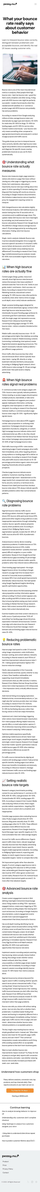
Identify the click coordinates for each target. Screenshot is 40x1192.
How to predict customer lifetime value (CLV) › (18, 1141)
